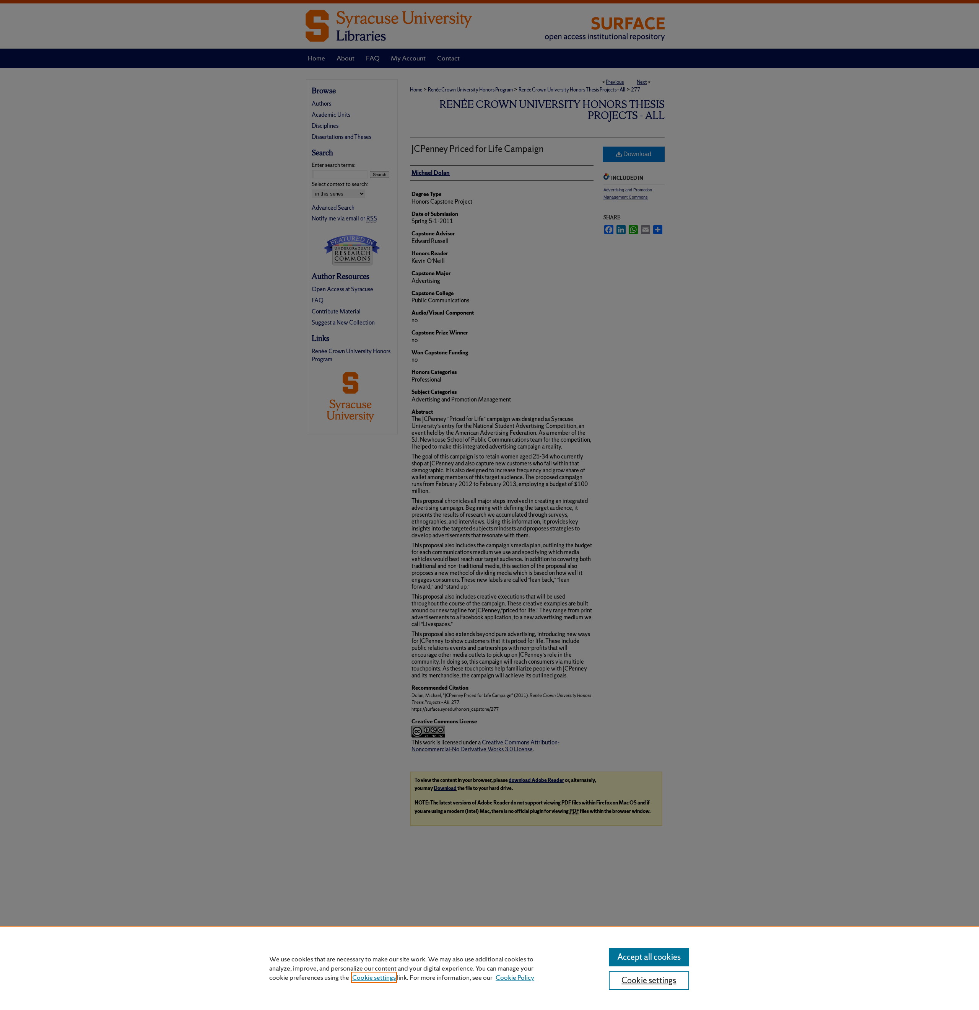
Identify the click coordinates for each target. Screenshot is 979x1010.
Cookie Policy (515, 977)
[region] (489, 968)
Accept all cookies (649, 957)
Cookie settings (374, 977)
